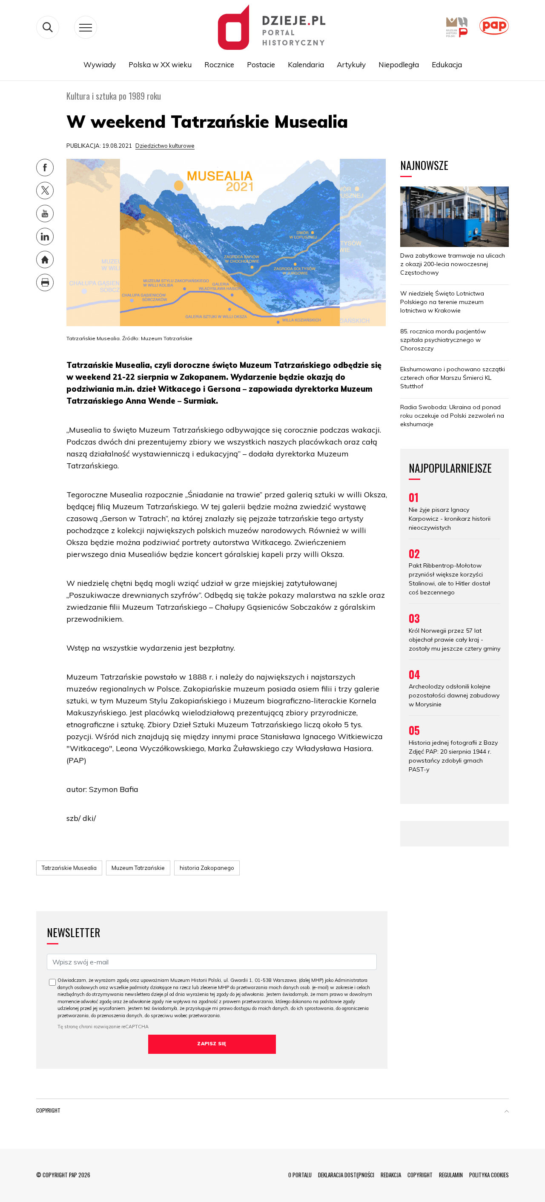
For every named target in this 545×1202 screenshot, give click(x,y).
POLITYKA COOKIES (489, 1174)
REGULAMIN (451, 1174)
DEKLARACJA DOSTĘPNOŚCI (346, 1174)
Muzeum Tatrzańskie (138, 867)
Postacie (261, 64)
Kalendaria (306, 64)
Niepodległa (399, 64)
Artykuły (351, 64)
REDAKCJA (391, 1174)
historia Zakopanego (207, 867)
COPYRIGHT (420, 1174)
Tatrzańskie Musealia (69, 867)
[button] (507, 1112)
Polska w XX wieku (160, 64)
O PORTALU (300, 1174)
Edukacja (447, 64)
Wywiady (99, 64)
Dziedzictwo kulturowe (165, 145)
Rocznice (219, 64)
